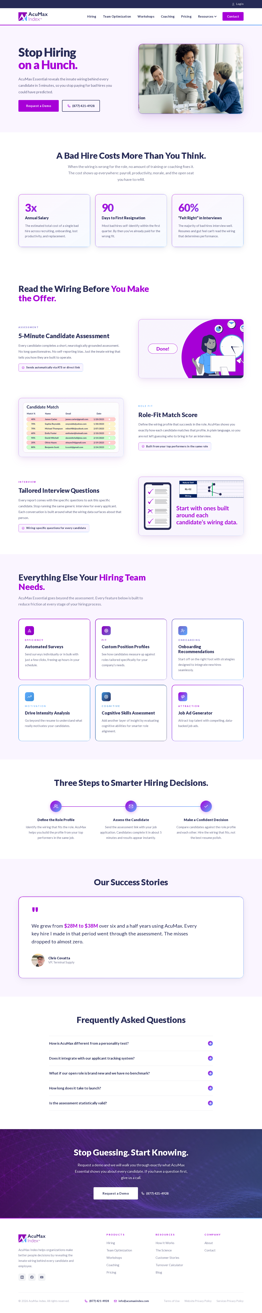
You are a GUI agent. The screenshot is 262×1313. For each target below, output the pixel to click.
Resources (205, 16)
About (208, 1243)
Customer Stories (167, 1257)
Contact (233, 16)
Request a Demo (38, 106)
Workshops (146, 16)
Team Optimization (117, 16)
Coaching (168, 16)
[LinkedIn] (22, 1277)
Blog (159, 1272)
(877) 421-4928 (83, 106)
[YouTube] (41, 1277)
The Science (164, 1250)
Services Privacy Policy (230, 1301)
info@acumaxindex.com (134, 1301)
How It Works (165, 1243)
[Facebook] (32, 1277)
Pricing (186, 16)
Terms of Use (172, 1301)
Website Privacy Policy (198, 1301)
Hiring (91, 16)
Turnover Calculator (169, 1265)
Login (240, 4)
